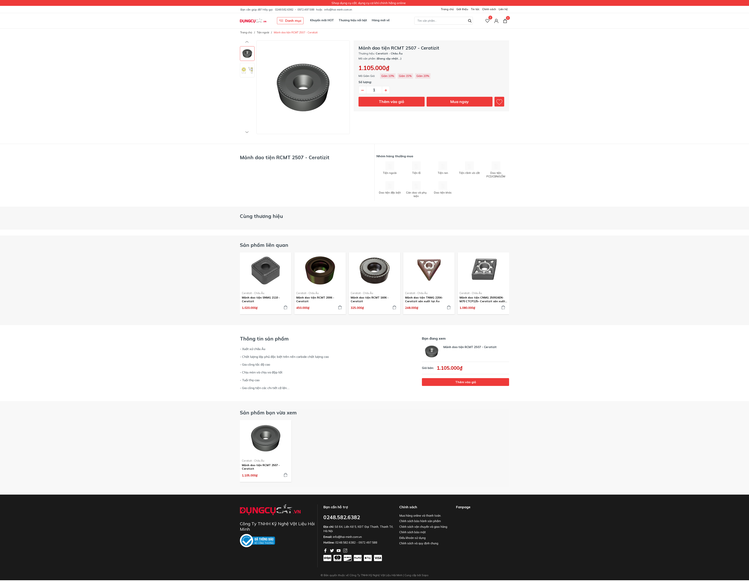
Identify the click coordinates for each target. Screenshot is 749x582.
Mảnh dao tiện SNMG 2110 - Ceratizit (261, 299)
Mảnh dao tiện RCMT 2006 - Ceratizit (315, 299)
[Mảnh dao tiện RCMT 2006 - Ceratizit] (320, 270)
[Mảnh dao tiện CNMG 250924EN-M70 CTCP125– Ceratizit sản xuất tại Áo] (483, 270)
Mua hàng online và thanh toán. (420, 515)
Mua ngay (459, 101)
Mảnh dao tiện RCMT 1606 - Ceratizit (370, 299)
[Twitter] (332, 550)
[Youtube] (339, 550)
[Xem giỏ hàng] (505, 21)
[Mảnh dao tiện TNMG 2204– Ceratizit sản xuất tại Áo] (429, 270)
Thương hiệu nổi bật (353, 20)
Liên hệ (503, 9)
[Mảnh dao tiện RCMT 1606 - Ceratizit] (374, 270)
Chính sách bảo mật (412, 532)
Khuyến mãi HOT (322, 20)
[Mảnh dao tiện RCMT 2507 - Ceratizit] (265, 438)
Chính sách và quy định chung (418, 543)
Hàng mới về (381, 20)
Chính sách (489, 9)
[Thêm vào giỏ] (285, 307)
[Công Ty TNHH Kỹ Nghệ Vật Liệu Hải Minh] (253, 20)
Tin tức (475, 9)
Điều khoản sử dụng (412, 538)
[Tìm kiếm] (470, 20)
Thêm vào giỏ (391, 101)
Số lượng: (365, 82)
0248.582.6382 (284, 9)
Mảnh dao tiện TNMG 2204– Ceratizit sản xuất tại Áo (424, 299)
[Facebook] (325, 550)
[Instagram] (345, 550)
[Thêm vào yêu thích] (499, 102)
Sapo (425, 575)
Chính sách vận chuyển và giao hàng (423, 527)
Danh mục (293, 21)
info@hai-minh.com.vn (338, 9)
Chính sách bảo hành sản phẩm (420, 521)
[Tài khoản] (496, 20)
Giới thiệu (462, 9)
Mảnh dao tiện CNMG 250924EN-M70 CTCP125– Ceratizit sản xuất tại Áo (482, 299)
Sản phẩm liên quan (264, 245)
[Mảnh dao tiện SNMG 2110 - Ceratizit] (265, 270)
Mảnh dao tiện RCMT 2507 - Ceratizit (261, 466)
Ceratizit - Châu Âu (253, 293)
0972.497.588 (305, 9)
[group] (303, 87)
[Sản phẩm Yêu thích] (487, 20)
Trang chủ (447, 9)
